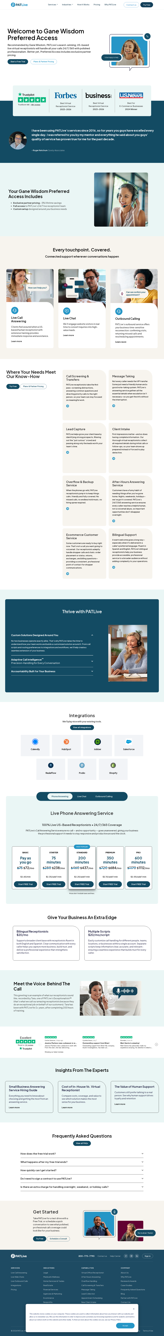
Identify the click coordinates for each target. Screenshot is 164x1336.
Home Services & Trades (53, 1281)
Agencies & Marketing (52, 1294)
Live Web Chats (17, 1277)
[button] (111, 998)
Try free (146, 5)
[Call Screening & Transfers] (67, 406)
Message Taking (123, 376)
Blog (123, 1294)
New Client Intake (88, 1302)
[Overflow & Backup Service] (67, 508)
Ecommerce (48, 1298)
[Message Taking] (113, 405)
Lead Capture (75, 429)
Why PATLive (110, 4)
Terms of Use (148, 1331)
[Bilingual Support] (113, 567)
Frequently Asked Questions (133, 1289)
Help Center (115, 1256)
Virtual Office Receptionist (92, 1272)
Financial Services (50, 1289)
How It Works (83, 4)
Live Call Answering (19, 1272)
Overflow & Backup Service (80, 483)
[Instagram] (131, 1256)
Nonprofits (47, 1302)
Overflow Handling (89, 1281)
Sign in (148, 1256)
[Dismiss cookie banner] (134, 1309)
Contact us (131, 5)
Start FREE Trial (25, 884)
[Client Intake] (113, 458)
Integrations (16, 1285)
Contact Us (125, 1302)
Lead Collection (88, 1294)
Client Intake (121, 429)
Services (52, 4)
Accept (125, 1326)
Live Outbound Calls (19, 1281)
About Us (125, 1272)
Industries (66, 4)
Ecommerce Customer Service (82, 536)
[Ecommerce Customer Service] (67, 573)
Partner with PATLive (129, 1298)
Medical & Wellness (51, 1277)
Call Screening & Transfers (77, 377)
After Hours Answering (90, 1277)
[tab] (60, 796)
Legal (45, 1272)
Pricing (97, 4)
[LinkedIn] (137, 1256)
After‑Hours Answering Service (128, 483)
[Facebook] (126, 1256)
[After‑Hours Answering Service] (113, 520)
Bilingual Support (124, 534)
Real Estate (48, 1285)
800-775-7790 (86, 1256)
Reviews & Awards (128, 1281)
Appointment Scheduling (91, 1298)
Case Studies (126, 1285)
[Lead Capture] (67, 452)
